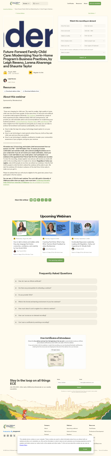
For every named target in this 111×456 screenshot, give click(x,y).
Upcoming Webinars (8, 9)
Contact (46, 434)
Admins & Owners (72, 431)
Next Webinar (91, 13)
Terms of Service (76, 391)
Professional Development (96, 431)
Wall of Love (47, 431)
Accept (85, 449)
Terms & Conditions (103, 450)
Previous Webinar (20, 13)
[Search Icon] (40, 3)
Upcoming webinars (72, 428)
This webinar (31, 115)
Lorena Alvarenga (21, 121)
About (46, 428)
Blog (90, 434)
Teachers (69, 434)
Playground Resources (95, 443)
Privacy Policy (23, 445)
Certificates (92, 428)
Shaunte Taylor (32, 121)
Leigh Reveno (44, 121)
